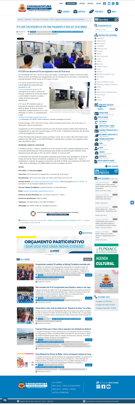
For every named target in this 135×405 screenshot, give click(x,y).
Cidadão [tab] (100, 109)
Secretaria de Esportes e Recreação (54, 298)
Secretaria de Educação (106, 227)
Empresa (82, 11)
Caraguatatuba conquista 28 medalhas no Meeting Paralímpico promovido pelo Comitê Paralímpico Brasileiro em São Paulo (78, 264)
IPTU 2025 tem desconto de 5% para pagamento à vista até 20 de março (52, 26)
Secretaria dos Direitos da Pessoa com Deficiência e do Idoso (62, 275)
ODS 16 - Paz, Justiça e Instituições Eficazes (48, 346)
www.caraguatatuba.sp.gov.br (28, 89)
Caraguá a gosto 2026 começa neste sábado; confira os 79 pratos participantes (106, 186)
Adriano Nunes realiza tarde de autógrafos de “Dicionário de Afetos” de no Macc (63, 308)
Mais (113, 11)
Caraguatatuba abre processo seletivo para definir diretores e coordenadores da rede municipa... (106, 223)
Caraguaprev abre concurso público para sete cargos (104, 198)
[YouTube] (109, 3)
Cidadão (66, 11)
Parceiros (99, 11)
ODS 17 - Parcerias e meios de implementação (48, 321)
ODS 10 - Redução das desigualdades (46, 279)
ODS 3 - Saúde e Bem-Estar (72, 300)
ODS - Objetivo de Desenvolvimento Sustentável (67, 19)
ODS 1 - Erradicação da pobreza (74, 342)
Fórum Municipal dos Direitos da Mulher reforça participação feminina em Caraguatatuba (66, 354)
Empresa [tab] (112, 109)
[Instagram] (113, 3)
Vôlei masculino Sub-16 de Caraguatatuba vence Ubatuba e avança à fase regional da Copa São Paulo (70, 287)
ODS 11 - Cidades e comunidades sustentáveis (42, 34)
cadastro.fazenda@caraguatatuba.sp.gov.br (38, 191)
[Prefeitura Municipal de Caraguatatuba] (35, 8)
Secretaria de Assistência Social (53, 339)
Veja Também (25, 259)
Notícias (28, 19)
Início (21, 19)
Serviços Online (78, 181)
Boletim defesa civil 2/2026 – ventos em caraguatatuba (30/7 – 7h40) (106, 235)
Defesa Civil (103, 215)
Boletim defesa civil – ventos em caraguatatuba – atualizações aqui (106, 210)
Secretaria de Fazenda (44, 31)
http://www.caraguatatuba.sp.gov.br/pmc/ (45, 181)
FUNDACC (46, 318)
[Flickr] (116, 3)
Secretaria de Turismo (105, 190)
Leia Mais (88, 275)
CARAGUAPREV (103, 203)
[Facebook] (104, 3)
